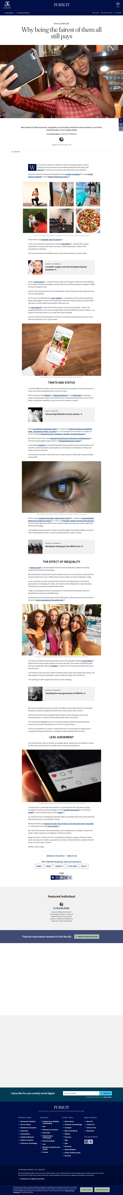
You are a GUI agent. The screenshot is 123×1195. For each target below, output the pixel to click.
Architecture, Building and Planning (51, 1122)
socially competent (73, 174)
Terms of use (72, 856)
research (40, 170)
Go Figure (68, 1128)
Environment (25, 1134)
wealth (30, 812)
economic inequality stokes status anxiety (55, 518)
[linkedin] (91, 1142)
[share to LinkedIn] (61, 877)
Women (39, 866)
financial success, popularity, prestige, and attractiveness (62, 434)
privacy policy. (107, 1097)
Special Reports (70, 1149)
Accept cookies (86, 1190)
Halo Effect (65, 244)
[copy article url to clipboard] (70, 877)
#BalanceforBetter (60, 395)
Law (44, 1144)
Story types (67, 1118)
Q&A (66, 1140)
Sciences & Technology (29, 1143)
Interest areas (25, 1118)
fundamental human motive (69, 441)
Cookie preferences (102, 1190)
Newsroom (90, 1131)
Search (119, 13)
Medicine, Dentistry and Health (68, 862)
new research (36, 307)
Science (45, 1152)
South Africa (87, 661)
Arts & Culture (26, 1124)
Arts (44, 1126)
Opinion (67, 1134)
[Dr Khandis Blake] (61, 139)
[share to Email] (66, 877)
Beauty (84, 866)
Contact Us (91, 1124)
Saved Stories (108, 13)
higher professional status (58, 177)
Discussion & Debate (23, 13)
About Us (90, 1121)
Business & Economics (28, 1128)
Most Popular (9, 13)
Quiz (66, 1143)
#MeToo (47, 395)
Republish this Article (56, 856)
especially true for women (51, 239)
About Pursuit (90, 1118)
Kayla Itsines (39, 282)
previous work (35, 567)
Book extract (69, 1121)
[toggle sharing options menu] (121, 120)
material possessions (72, 810)
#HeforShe (77, 395)
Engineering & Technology (48, 1137)
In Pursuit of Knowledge (73, 1124)
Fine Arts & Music (49, 1141)
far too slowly (53, 826)
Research (68, 1146)
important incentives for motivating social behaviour (70, 438)
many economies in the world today (49, 600)
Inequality (59, 866)
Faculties (44, 1118)
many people (56, 298)
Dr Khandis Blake (54, 134)
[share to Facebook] (53, 877)
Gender (48, 866)
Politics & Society (27, 1140)
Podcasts (68, 1137)
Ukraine (54, 666)
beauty (60, 812)
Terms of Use (91, 1128)
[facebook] (86, 1142)
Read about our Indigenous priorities (32, 1179)
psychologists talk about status (45, 429)
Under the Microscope (72, 1153)
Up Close (68, 1156)
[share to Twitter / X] (57, 877)
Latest (97, 13)
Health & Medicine (27, 1137)
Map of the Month (71, 1131)
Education (24, 1131)
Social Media (72, 866)
